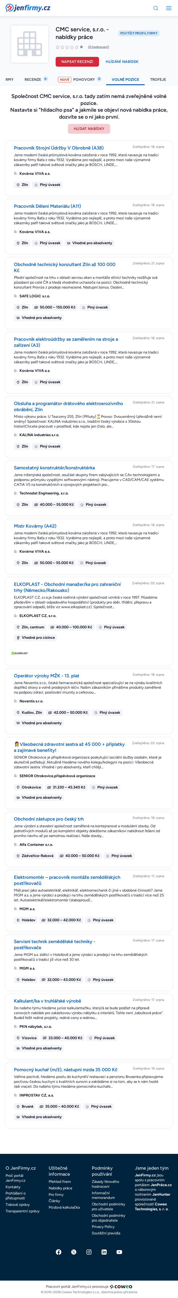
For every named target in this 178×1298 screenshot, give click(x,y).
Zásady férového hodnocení (105, 1184)
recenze (35, 79)
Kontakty (13, 1187)
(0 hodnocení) (98, 47)
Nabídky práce (60, 1188)
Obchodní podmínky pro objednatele (108, 1218)
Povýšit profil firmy (138, 33)
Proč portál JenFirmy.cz (15, 1178)
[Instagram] (89, 1252)
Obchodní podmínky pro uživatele (108, 1206)
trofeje (158, 79)
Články (54, 1201)
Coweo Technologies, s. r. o (151, 1206)
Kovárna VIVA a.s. (34, 173)
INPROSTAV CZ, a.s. (36, 1095)
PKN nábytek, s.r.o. (35, 1026)
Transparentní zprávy (22, 1211)
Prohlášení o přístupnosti (15, 1195)
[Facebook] (58, 1252)
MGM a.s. (27, 909)
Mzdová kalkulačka (64, 1207)
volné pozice (125, 79)
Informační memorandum (103, 1195)
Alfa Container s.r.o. (36, 844)
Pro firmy (56, 1194)
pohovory (80, 79)
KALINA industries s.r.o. (39, 435)
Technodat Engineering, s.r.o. (44, 493)
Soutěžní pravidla (106, 1233)
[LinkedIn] (104, 1252)
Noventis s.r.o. (31, 701)
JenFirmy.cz (18, 6)
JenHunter (161, 1194)
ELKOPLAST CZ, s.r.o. (37, 615)
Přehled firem (60, 1181)
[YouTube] (119, 1252)
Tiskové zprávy (18, 1204)
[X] (74, 1252)
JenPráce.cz (161, 1185)
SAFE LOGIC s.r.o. (34, 296)
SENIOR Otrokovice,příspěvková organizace (57, 776)
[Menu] (155, 8)
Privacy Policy (103, 1226)
